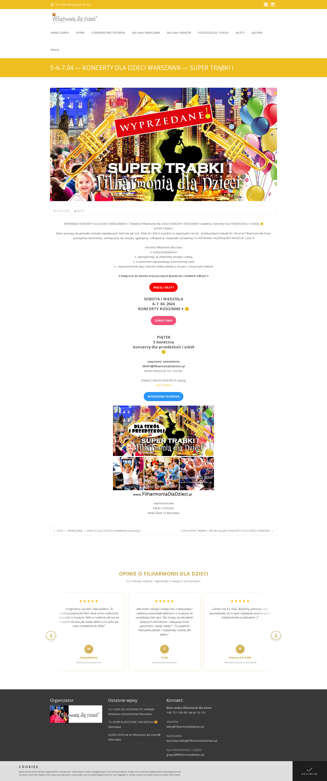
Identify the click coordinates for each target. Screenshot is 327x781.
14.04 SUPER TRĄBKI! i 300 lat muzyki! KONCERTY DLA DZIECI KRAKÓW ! (227, 530)
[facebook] (266, 6)
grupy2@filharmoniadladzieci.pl (185, 754)
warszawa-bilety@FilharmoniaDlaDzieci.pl (192, 740)
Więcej (55, 49)
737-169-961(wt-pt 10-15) (73, 4)
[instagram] (273, 6)
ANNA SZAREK (60, 32)
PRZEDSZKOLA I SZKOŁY (213, 32)
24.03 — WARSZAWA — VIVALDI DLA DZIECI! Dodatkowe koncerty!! (96, 530)
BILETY (240, 32)
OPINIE (80, 32)
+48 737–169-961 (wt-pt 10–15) (186, 712)
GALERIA (256, 32)
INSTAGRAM (163, 385)
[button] (310, 771)
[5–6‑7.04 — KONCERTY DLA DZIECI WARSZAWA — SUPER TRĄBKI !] (163, 144)
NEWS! (81, 211)
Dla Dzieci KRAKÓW (179, 32)
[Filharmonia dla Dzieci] (73, 16)
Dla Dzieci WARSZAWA (146, 32)
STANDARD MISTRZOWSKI (108, 32)
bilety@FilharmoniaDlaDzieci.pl (185, 726)
